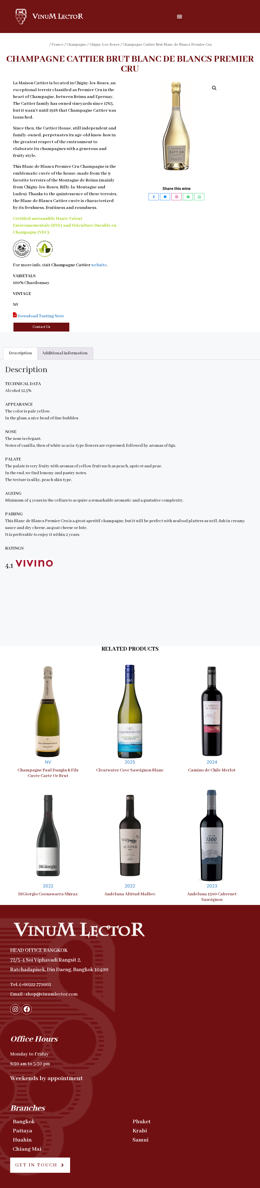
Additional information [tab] (65, 353)
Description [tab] (20, 353)
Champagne (76, 44)
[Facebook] (27, 1009)
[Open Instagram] (176, 196)
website (99, 265)
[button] (179, 16)
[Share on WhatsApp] (199, 196)
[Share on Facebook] (154, 196)
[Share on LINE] (188, 196)
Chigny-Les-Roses (104, 44)
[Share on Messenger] (165, 196)
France (57, 44)
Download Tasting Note (40, 316)
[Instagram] (15, 1009)
